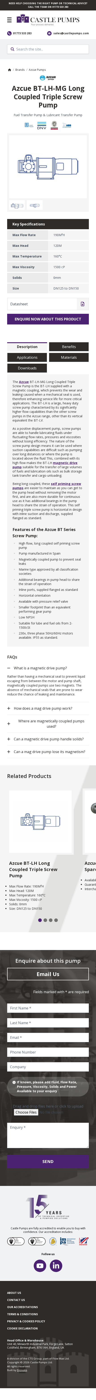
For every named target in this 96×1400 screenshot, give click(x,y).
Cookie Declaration (22, 1328)
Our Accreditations (22, 1307)
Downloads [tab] (27, 368)
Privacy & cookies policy (26, 1321)
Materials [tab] (69, 357)
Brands (20, 70)
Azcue (24, 382)
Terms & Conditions (22, 1314)
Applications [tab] (27, 357)
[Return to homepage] (53, 20)
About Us (14, 1293)
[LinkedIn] (56, 1266)
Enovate (22, 1370)
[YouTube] (40, 1266)
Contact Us (16, 1300)
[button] (9, 20)
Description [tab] (27, 346)
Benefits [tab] (69, 346)
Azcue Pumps (37, 70)
